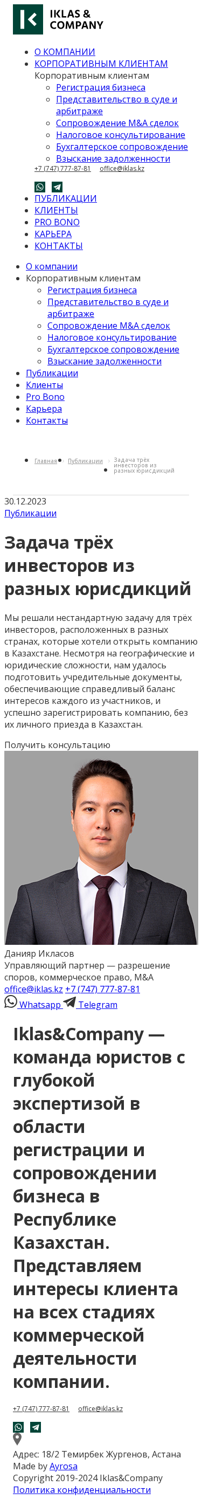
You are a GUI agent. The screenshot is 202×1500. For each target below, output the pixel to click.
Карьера (44, 408)
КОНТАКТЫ (58, 246)
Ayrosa (64, 1466)
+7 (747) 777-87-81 (62, 168)
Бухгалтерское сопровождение (122, 147)
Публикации (52, 373)
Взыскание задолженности (113, 158)
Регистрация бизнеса (100, 87)
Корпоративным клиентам (83, 278)
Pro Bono (45, 397)
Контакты (47, 420)
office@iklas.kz (122, 168)
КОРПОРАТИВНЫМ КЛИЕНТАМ (101, 64)
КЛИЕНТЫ (56, 210)
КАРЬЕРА (53, 234)
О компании (52, 266)
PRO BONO (57, 222)
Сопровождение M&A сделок (117, 123)
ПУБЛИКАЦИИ (65, 198)
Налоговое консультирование (120, 135)
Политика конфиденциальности (82, 1490)
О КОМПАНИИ (64, 52)
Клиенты (44, 385)
